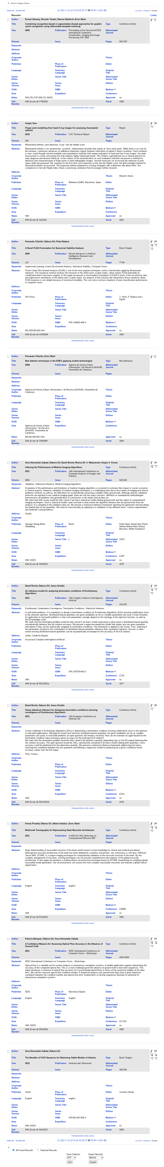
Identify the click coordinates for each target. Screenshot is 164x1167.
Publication (60, 30)
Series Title (60, 77)
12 (71, 10)
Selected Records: (48, 1150)
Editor (109, 64)
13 (74, 10)
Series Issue (58, 84)
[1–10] (61, 10)
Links (154, 15)
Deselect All (20, 11)
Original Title (110, 71)
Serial (108, 101)
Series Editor (15, 78)
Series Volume (15, 84)
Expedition (60, 93)
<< (65, 10)
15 (80, 10)
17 (86, 10)
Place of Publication (60, 65)
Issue (57, 41)
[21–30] (102, 10)
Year (14, 30)
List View (138, 11)
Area (14, 93)
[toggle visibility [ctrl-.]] (9, 1148)
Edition (109, 83)
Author (15, 19)
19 (91, 10)
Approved (110, 97)
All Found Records (24, 1150)
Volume (15, 41)
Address (16, 53)
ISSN (14, 89)
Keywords (16, 45)
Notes (14, 97)
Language (16, 70)
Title (14, 24)
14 (77, 10)
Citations (147, 11)
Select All (10, 11)
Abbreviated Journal (112, 31)
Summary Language (60, 71)
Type (108, 24)
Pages (109, 41)
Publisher (16, 64)
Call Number (15, 102)
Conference (111, 93)
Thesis (109, 57)
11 (68, 10)
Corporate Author (16, 58)
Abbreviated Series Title (112, 78)
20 (94, 10)
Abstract (16, 49)
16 (83, 10)
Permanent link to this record (83, 108)
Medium (110, 89)
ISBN (57, 89)
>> (97, 10)
